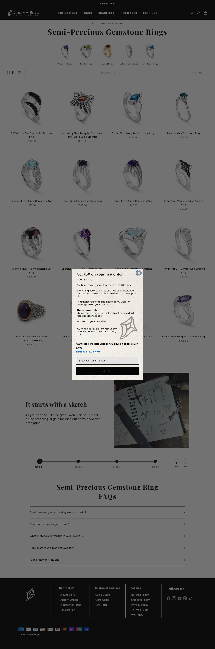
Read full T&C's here (88, 351)
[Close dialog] (139, 273)
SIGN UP (107, 371)
